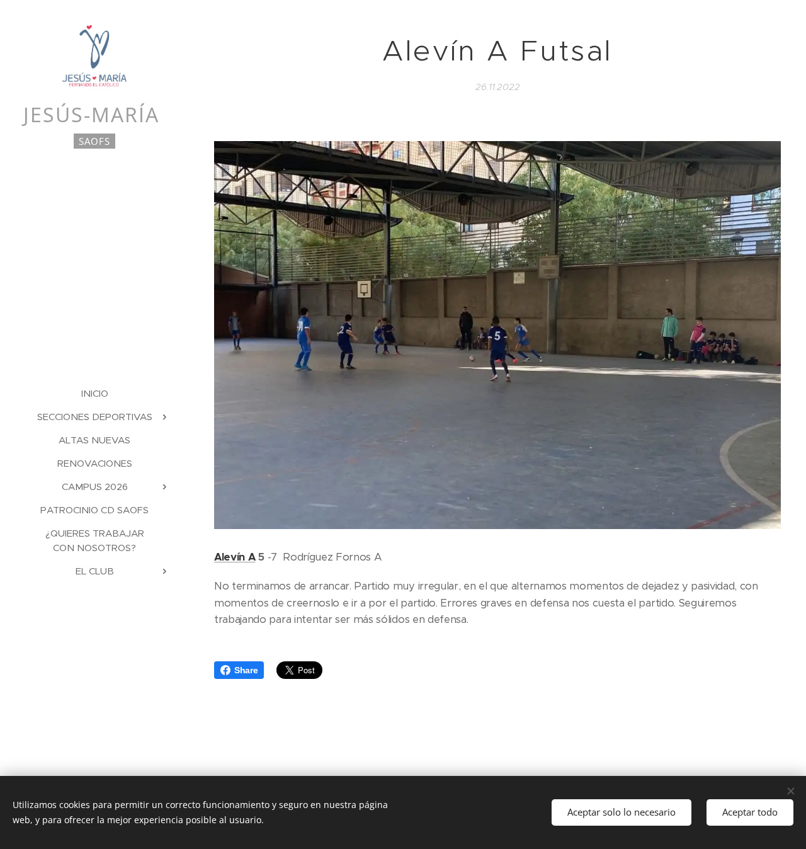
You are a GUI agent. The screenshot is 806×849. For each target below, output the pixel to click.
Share (246, 670)
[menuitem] (94, 393)
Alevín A (234, 557)
